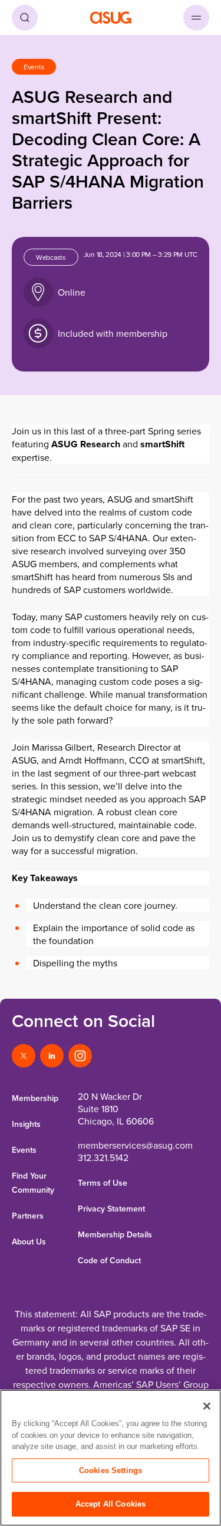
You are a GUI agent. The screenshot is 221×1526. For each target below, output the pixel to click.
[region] (110, 1458)
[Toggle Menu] (196, 18)
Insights (26, 1124)
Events (24, 1150)
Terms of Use (102, 1183)
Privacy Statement (111, 1208)
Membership (35, 1098)
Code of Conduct (109, 1260)
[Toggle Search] (25, 18)
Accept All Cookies (110, 1504)
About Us (29, 1241)
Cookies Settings (110, 1470)
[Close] (207, 1406)
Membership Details (115, 1234)
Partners (28, 1216)
